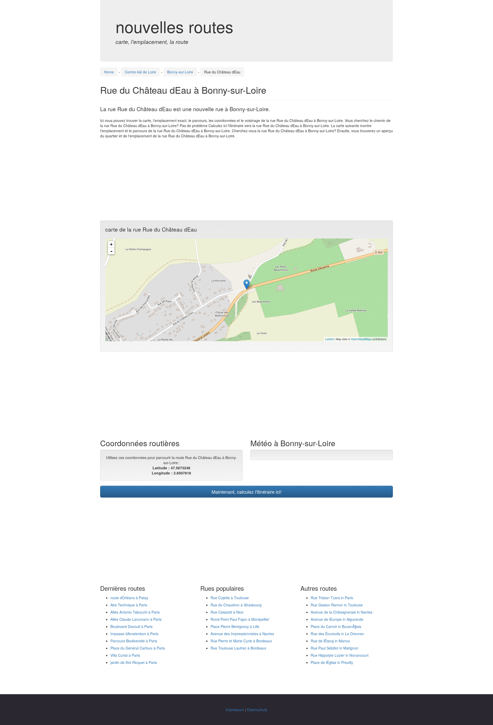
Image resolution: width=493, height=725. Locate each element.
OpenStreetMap (361, 339)
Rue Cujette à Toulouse (230, 597)
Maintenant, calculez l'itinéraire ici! (246, 491)
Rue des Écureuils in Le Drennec (337, 633)
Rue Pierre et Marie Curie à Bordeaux (241, 640)
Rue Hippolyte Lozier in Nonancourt (339, 655)
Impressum (235, 709)
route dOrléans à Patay (129, 597)
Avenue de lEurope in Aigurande (337, 619)
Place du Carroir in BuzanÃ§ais (336, 626)
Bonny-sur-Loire (180, 71)
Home (109, 71)
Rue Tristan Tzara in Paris (332, 597)
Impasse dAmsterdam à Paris (134, 633)
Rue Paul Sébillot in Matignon (334, 648)
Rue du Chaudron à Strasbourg (236, 604)
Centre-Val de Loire (140, 71)
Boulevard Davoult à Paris (131, 626)
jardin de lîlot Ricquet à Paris (133, 662)
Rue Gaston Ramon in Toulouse (337, 604)
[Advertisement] (246, 179)
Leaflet (329, 339)
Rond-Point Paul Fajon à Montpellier (240, 619)
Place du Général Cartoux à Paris (137, 648)
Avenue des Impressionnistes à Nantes (242, 633)
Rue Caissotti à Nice (227, 612)
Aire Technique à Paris (128, 604)
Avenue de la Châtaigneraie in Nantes (341, 612)
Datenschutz (257, 709)
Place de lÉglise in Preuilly (332, 662)
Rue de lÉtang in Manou (330, 640)
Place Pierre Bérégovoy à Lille (235, 626)
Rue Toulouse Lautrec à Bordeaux (238, 648)
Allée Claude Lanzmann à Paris (136, 619)
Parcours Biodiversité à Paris (133, 640)
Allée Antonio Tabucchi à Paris (135, 612)
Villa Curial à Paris (125, 655)
